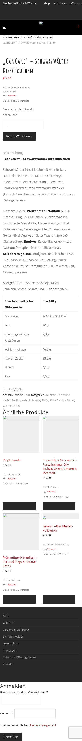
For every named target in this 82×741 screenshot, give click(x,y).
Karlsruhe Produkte (15, 400)
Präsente (34, 400)
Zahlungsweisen (13, 636)
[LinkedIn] (54, 15)
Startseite (9, 37)
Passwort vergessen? (43, 725)
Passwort (7, 713)
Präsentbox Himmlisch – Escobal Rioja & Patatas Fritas (20, 562)
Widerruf (8, 623)
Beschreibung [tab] (13, 153)
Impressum (10, 650)
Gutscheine (59, 3)
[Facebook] (45, 15)
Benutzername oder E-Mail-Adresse (24, 692)
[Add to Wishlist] (4, 147)
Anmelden (10, 737)
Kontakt (8, 664)
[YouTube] (59, 15)
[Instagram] (50, 15)
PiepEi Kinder (12, 460)
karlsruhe (64, 395)
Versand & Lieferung (16, 629)
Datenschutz (11, 643)
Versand (12, 95)
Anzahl (7, 115)
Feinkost (21, 37)
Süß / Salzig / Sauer (39, 37)
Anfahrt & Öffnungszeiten (19, 657)
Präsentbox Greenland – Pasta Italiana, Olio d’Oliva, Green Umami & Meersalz (60, 466)
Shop (47, 3)
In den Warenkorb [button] (19, 506)
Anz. (15, 115)
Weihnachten (11, 406)
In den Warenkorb (19, 136)
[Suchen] (72, 27)
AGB (5, 615)
